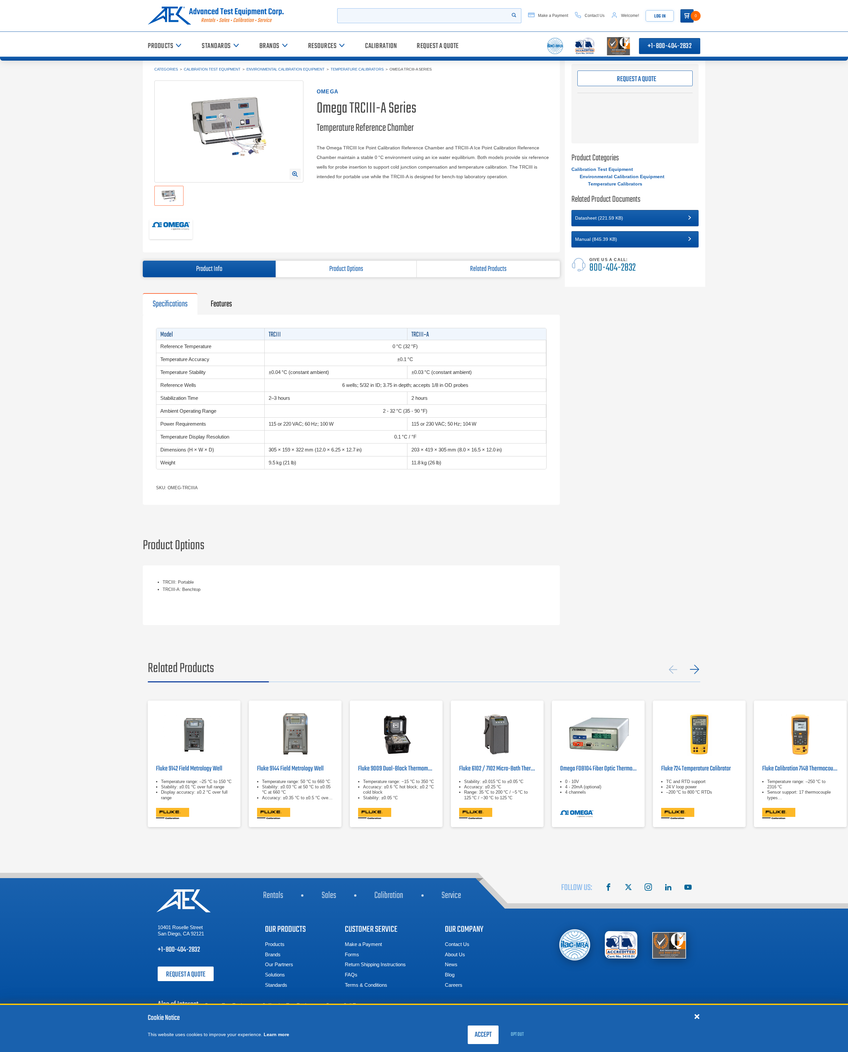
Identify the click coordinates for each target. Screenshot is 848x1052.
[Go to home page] (218, 16)
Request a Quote (185, 974)
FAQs (351, 974)
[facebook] (608, 888)
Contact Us (457, 944)
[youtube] (688, 888)
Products (275, 944)
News (451, 964)
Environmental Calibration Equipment (285, 69)
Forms (352, 954)
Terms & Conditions (366, 985)
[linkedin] (668, 888)
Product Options (346, 269)
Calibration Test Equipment (212, 69)
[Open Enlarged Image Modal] (295, 174)
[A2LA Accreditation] (621, 945)
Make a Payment (363, 944)
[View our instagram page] (648, 888)
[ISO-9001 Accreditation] (669, 945)
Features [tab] (221, 304)
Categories (166, 69)
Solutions (275, 974)
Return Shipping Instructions (375, 964)
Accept (483, 1034)
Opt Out (517, 1034)
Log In (659, 16)
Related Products (488, 269)
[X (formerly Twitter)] (628, 888)
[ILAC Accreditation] (575, 944)
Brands (273, 954)
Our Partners (279, 964)
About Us (455, 954)
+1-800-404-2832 (670, 46)
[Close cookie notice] (697, 1016)
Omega (328, 91)
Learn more (276, 1034)
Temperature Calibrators (357, 69)
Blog (449, 974)
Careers (453, 985)
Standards (276, 985)
